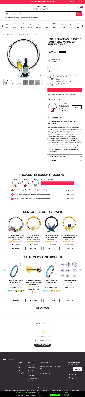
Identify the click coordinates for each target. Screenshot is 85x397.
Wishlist (30, 362)
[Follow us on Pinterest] (79, 374)
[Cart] (81, 8)
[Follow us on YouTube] (69, 378)
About (19, 365)
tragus (37, 17)
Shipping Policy (32, 378)
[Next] (82, 26)
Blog (18, 370)
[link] (9, 291)
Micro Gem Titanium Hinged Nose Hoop (51, 281)
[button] (4, 224)
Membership (31, 367)
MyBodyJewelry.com (42, 387)
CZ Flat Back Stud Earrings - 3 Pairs (69, 281)
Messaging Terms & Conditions (71, 390)
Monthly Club (32, 365)
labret (26, 17)
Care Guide (31, 375)
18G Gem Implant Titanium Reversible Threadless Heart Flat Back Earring (34, 282)
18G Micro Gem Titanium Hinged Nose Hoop (16, 281)
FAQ (18, 367)
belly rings (22, 17)
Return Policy (31, 381)
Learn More (58, 79)
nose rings (16, 17)
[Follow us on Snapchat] (76, 378)
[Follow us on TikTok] (72, 378)
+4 (23, 290)
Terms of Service (35, 390)
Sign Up (77, 369)
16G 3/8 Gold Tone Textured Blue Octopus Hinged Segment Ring (69, 237)
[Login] (77, 8)
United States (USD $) (76, 2)
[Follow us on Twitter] (72, 374)
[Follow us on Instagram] (76, 374)
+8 (59, 290)
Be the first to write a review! (42, 345)
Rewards (30, 370)
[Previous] (2, 26)
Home (4, 34)
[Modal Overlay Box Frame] (42, 394)
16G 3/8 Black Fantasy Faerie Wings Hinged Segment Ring (51, 237)
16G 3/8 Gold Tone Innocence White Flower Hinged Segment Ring (34, 237)
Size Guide (31, 373)
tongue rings (32, 17)
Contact (19, 362)
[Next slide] (80, 99)
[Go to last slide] (76, 99)
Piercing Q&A (21, 373)
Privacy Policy (44, 390)
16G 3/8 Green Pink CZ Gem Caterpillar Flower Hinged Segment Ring (16, 237)
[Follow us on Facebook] (69, 374)
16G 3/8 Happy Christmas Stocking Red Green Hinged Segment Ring (64, 106)
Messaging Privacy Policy (56, 390)
